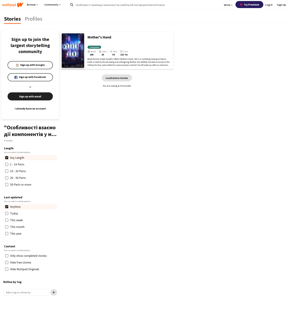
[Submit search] (72, 4)
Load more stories (117, 78)
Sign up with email (30, 96)
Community (51, 4)
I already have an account (30, 108)
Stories (12, 18)
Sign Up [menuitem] (281, 4)
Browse (31, 4)
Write (227, 5)
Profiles (33, 18)
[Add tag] (53, 292)
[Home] (12, 4)
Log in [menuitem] (269, 4)
